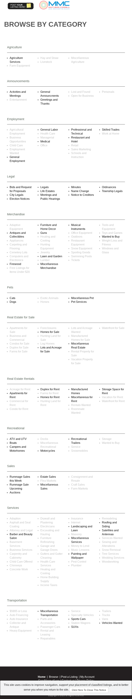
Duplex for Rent (49, 389)
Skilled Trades (110, 129)
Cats (12, 298)
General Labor (49, 129)
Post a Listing (69, 676)
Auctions (15, 492)
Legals (44, 187)
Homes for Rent (49, 397)
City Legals (16, 194)
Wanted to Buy (111, 236)
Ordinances (109, 187)
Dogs (13, 301)
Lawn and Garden (51, 256)
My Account (87, 676)
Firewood (15, 264)
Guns (43, 232)
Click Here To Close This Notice (89, 690)
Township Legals (112, 191)
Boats (13, 442)
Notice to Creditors (82, 194)
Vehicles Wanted (112, 622)
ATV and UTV (18, 438)
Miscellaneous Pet (82, 298)
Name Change (80, 191)
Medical (45, 141)
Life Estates (47, 191)
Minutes (76, 187)
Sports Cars (78, 619)
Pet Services (79, 301)
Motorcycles (47, 450)
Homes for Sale (49, 332)
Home (42, 676)
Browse (53, 676)
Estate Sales (48, 476)
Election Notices (20, 198)
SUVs (74, 626)
